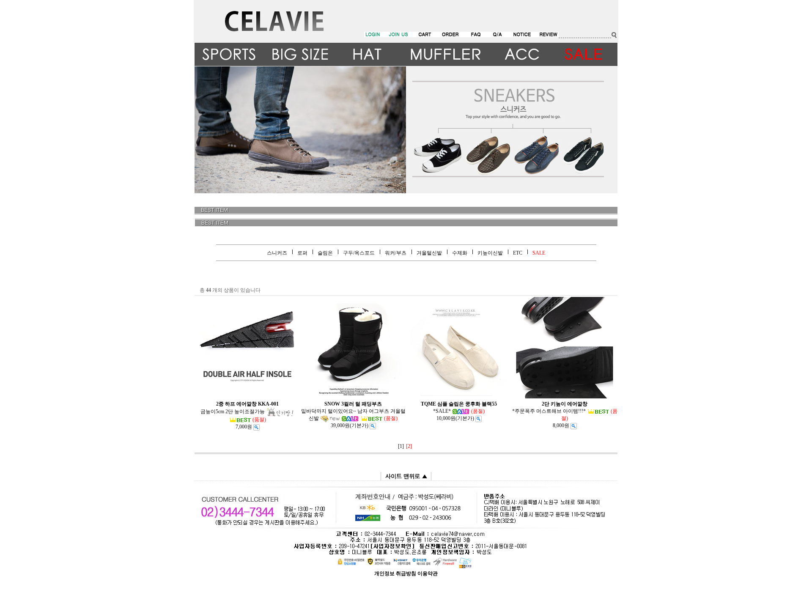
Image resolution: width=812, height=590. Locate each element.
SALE (538, 253)
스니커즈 (277, 253)
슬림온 (325, 253)
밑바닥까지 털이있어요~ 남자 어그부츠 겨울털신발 (353, 411)
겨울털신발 (429, 253)
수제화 (459, 253)
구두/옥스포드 (359, 253)
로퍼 (302, 253)
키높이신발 (490, 253)
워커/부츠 (395, 253)
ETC (517, 253)
